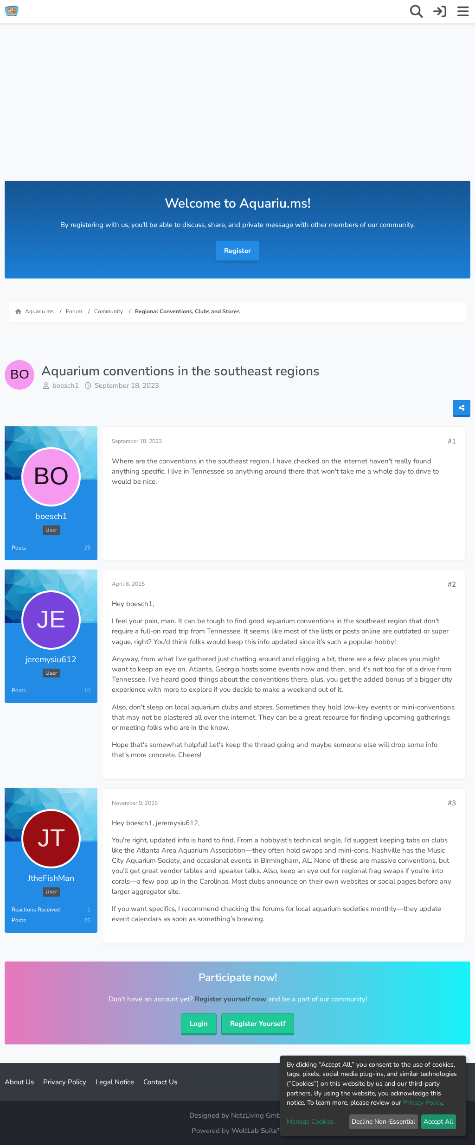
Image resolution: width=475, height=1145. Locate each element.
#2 (452, 584)
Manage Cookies (310, 1121)
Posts (19, 547)
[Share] (461, 408)
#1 (452, 441)
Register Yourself (257, 1023)
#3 (452, 803)
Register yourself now (230, 999)
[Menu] (463, 11)
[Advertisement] (237, 111)
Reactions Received (36, 909)
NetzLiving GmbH (258, 1115)
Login (199, 1023)
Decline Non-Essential (383, 1121)
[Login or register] (439, 11)
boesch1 (65, 385)
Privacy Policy (422, 1102)
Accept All (438, 1121)
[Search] (416, 11)
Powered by (237, 1130)
